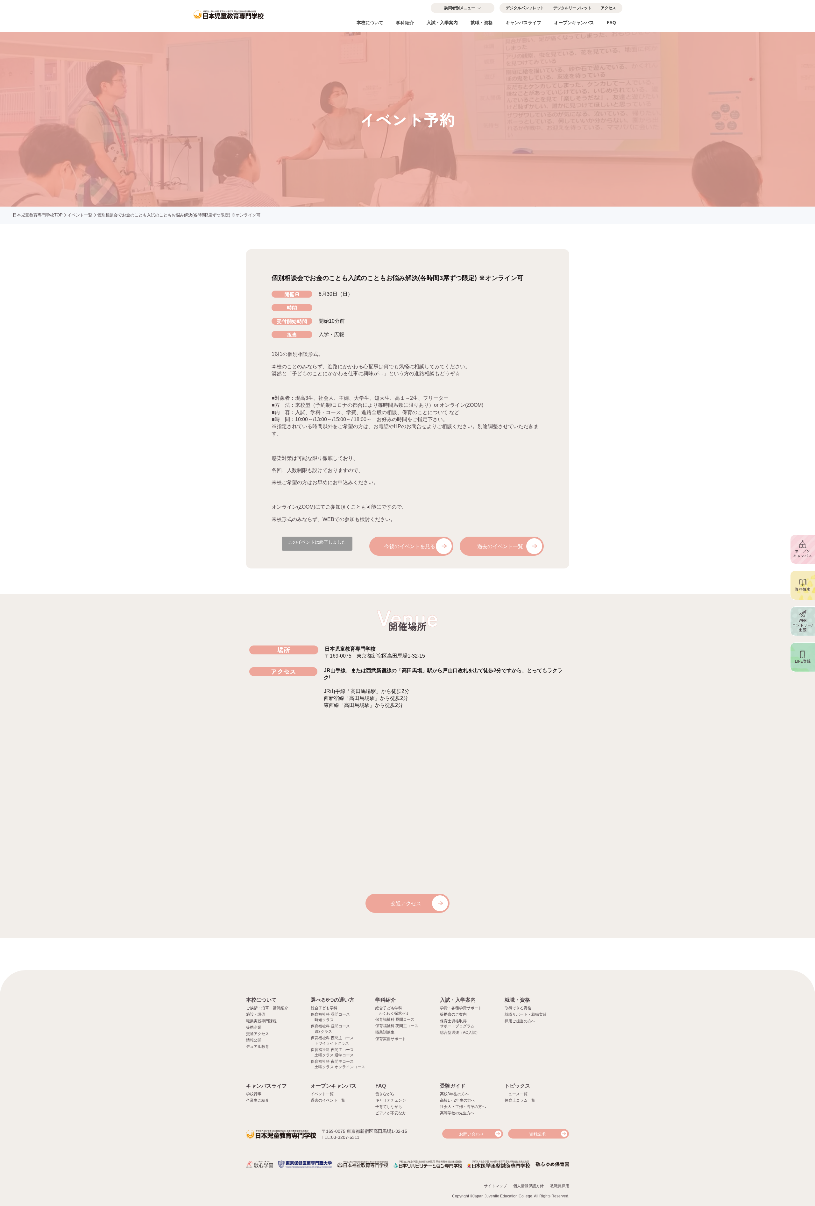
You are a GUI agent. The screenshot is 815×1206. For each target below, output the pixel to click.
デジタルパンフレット (525, 8)
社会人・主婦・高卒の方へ (463, 1106)
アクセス (608, 8)
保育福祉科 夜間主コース (396, 1026)
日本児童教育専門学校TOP (38, 215)
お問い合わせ (471, 1134)
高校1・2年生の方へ (457, 1100)
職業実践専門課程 (261, 1021)
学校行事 (253, 1094)
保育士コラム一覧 (520, 1100)
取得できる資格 (518, 1008)
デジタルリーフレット (572, 8)
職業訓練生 (384, 1032)
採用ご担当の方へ (520, 1021)
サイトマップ (495, 1186)
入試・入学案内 (442, 22)
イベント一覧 (79, 215)
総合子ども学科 (324, 1008)
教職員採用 (559, 1186)
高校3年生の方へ (454, 1094)
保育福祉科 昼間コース (395, 1019)
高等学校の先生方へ (457, 1113)
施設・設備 (255, 1014)
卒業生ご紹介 (257, 1100)
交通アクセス (406, 903)
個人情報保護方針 (528, 1186)
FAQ (611, 22)
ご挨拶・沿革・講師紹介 (267, 1008)
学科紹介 (405, 22)
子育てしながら (388, 1106)
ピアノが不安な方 (390, 1113)
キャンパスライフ (523, 22)
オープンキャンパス (574, 22)
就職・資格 (482, 22)
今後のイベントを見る (409, 546)
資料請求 (537, 1134)
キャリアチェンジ (390, 1100)
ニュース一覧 (516, 1094)
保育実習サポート (390, 1039)
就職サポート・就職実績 (526, 1014)
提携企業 (253, 1027)
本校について (370, 22)
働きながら (384, 1094)
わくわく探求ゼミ (394, 1013)
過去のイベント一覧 (500, 546)
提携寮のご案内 (453, 1014)
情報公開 (253, 1040)
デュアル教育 (257, 1046)
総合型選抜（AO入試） (460, 1032)
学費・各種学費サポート (461, 1008)
